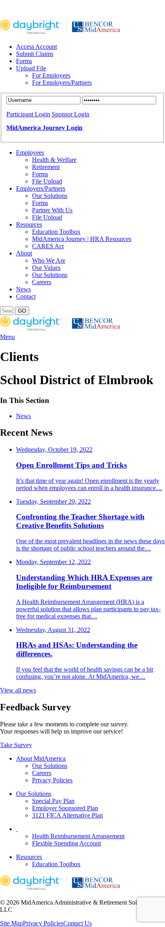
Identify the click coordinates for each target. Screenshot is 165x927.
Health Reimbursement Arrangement (78, 836)
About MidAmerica (41, 758)
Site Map (11, 923)
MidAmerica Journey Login (44, 127)
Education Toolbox (56, 231)
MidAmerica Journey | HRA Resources (81, 238)
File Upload (47, 181)
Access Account (36, 46)
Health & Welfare (54, 159)
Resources (29, 224)
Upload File (31, 68)
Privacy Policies (52, 780)
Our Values (46, 267)
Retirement (46, 166)
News (23, 289)
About (24, 253)
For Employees (51, 75)
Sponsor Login (70, 114)
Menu (7, 336)
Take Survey (16, 745)
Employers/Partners (40, 188)
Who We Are (48, 260)
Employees (30, 152)
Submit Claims (34, 53)
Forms (24, 61)
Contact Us (77, 923)
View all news (18, 690)
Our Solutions (49, 195)
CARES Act (48, 246)
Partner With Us (52, 210)
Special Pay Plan (53, 800)
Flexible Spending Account (66, 843)
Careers (41, 282)
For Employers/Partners (62, 82)
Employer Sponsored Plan (65, 808)
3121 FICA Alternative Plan (67, 815)
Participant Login (28, 114)
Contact (26, 296)
